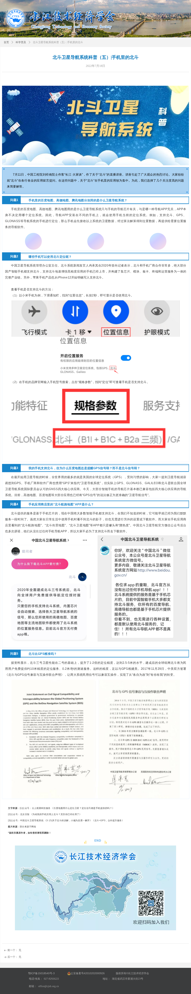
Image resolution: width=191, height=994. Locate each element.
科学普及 (21, 42)
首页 (6, 42)
